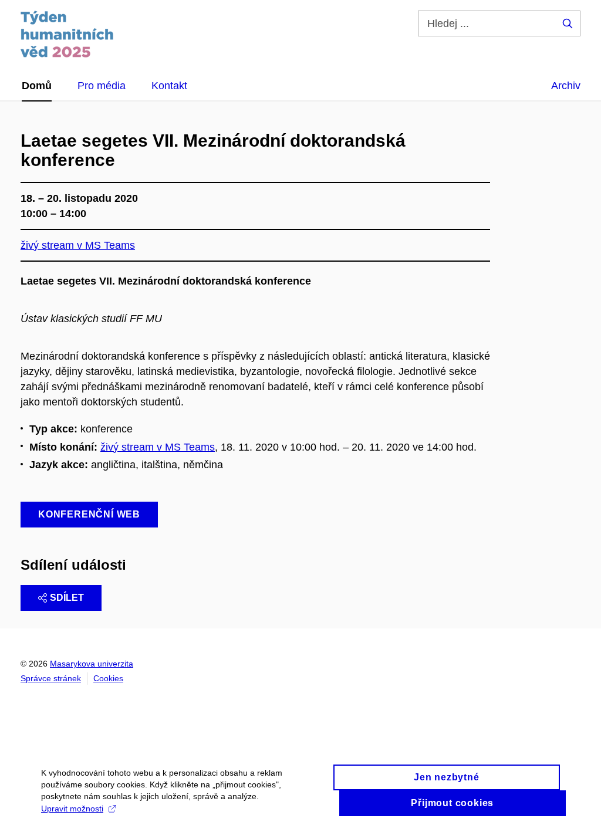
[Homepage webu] (67, 34)
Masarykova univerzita (91, 663)
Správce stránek (51, 678)
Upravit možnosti (72, 808)
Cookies (108, 678)
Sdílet (67, 598)
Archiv (565, 86)
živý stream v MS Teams (157, 447)
